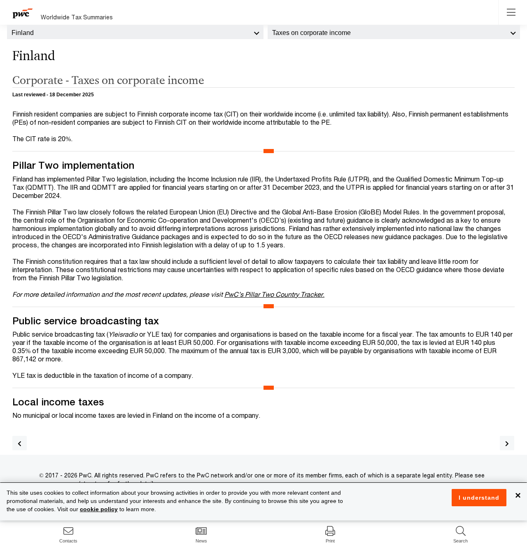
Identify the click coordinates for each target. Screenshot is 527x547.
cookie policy (99, 509)
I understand (479, 497)
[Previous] (19, 443)
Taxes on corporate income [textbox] (311, 32)
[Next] (507, 443)
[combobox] (135, 32)
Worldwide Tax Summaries (77, 17)
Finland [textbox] (23, 32)
